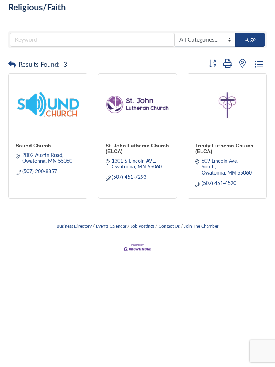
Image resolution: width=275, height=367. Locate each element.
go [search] (253, 39)
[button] (12, 65)
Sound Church (33, 145)
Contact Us (169, 226)
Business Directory (74, 226)
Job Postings (142, 226)
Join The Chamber (201, 226)
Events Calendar (111, 226)
